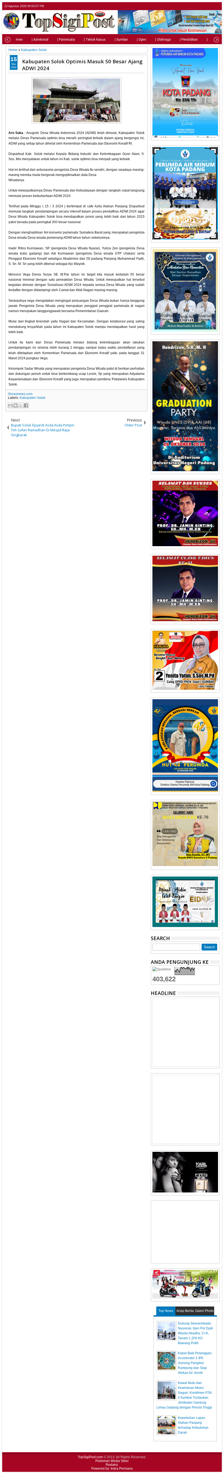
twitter (194, 6)
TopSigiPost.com (90, 1457)
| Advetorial (40, 39)
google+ (209, 6)
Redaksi (112, 1465)
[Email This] (10, 405)
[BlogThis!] (15, 405)
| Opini (141, 39)
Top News (165, 1311)
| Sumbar (121, 39)
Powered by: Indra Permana (112, 1468)
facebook (201, 6)
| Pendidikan (189, 39)
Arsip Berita (185, 1311)
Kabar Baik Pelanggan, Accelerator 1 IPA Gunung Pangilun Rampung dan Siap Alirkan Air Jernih (195, 1363)
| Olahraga (163, 39)
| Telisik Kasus (95, 39)
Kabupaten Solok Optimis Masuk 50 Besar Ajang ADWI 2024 (82, 64)
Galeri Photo (204, 1311)
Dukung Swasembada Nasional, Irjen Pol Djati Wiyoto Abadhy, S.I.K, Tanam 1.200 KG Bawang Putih (195, 1333)
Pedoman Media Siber (112, 1461)
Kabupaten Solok (32, 398)
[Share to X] (20, 405)
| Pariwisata (66, 39)
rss (216, 6)
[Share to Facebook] (26, 405)
